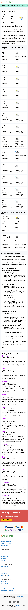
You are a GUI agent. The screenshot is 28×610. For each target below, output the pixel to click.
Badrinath (8, 575)
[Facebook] (10, 602)
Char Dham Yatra (4, 545)
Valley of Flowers (4, 566)
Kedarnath (3, 575)
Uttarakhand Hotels (5, 556)
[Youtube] (18, 602)
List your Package (4, 583)
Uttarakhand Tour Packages (7, 554)
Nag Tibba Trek (4, 571)
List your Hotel (4, 585)
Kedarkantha (3, 570)
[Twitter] (15, 602)
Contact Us (3, 581)
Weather (4, 359)
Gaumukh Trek (4, 573)
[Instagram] (13, 602)
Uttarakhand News (5, 558)
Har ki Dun (3, 568)
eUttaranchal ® (17, 605)
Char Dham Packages (5, 537)
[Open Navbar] (26, 2)
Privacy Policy (4, 590)
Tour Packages (17, 5)
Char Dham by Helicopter (6, 541)
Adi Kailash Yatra (4, 539)
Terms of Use (10, 590)
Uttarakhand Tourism (5, 553)
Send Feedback (4, 587)
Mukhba (3, 5)
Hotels (23, 5)
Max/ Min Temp (5, 357)
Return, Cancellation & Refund (7, 588)
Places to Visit (9, 5)
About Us (3, 560)
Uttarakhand (3, 551)
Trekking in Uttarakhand (6, 543)
